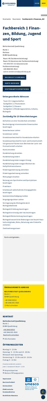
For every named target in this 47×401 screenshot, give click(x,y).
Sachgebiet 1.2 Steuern (12, 106)
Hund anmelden (9, 150)
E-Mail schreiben (11, 305)
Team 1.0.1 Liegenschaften (13, 101)
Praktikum (7, 186)
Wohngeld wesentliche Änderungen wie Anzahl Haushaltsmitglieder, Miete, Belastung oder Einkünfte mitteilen (23, 222)
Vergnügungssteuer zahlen (13, 199)
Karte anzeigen (12, 83)
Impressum (7, 379)
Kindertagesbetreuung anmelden (16, 173)
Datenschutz (7, 386)
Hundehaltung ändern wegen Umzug (17, 160)
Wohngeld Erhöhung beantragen (15, 209)
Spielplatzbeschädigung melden (15, 196)
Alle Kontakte (10, 339)
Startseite (7, 19)
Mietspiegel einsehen (11, 177)
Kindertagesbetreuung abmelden (16, 170)
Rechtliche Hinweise (10, 396)
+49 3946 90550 (10, 300)
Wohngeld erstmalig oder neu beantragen (19, 212)
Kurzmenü (17, 19)
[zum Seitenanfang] (43, 397)
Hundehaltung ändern (11, 157)
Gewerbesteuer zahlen (11, 130)
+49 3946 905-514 (10, 64)
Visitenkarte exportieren (17, 89)
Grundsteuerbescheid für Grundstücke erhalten (21, 137)
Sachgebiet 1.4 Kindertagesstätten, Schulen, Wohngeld (20, 110)
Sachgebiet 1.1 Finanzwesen (14, 104)
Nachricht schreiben (15, 77)
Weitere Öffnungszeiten (14, 373)
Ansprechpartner (11, 370)
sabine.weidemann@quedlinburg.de (17, 71)
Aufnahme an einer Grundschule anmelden (19, 121)
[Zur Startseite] (9, 4)
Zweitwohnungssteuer (11, 228)
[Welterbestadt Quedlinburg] (23, 298)
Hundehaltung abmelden (12, 153)
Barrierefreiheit (9, 382)
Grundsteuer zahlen (10, 134)
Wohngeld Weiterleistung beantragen (17, 216)
